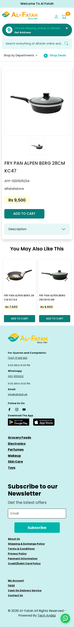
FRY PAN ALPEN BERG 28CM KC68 (52, 297)
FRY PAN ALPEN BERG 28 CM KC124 (19, 297)
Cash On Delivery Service (24, 590)
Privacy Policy (17, 553)
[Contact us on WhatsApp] (65, 618)
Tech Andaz (46, 615)
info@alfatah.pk (17, 394)
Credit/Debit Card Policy (24, 563)
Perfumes (16, 449)
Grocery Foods (19, 437)
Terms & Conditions (21, 548)
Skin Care (15, 462)
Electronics (17, 444)
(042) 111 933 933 (17, 358)
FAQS (11, 585)
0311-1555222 (15, 376)
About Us (14, 538)
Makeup (14, 456)
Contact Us (15, 595)
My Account (16, 580)
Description (17, 229)
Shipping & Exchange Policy (26, 543)
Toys (11, 468)
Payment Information (22, 558)
